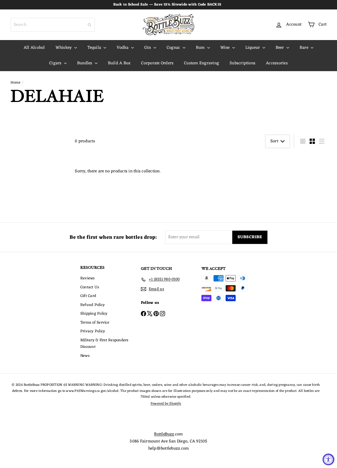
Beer (280, 47)
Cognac (174, 47)
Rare (304, 47)
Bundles (85, 63)
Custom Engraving (201, 63)
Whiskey (64, 47)
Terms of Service (94, 322)
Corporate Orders (157, 63)
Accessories (277, 63)
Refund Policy (92, 305)
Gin (148, 47)
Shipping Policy (94, 313)
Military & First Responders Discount (104, 344)
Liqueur (253, 47)
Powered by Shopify (166, 404)
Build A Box (119, 63)
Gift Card (88, 296)
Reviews (87, 278)
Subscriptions (242, 63)
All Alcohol (34, 47)
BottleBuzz (164, 434)
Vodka (123, 47)
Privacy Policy (92, 331)
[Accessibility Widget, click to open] (328, 459)
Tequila (94, 47)
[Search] (89, 25)
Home (15, 83)
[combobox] (53, 25)
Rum (201, 47)
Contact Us (89, 287)
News (85, 355)
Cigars (56, 63)
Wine (225, 47)
